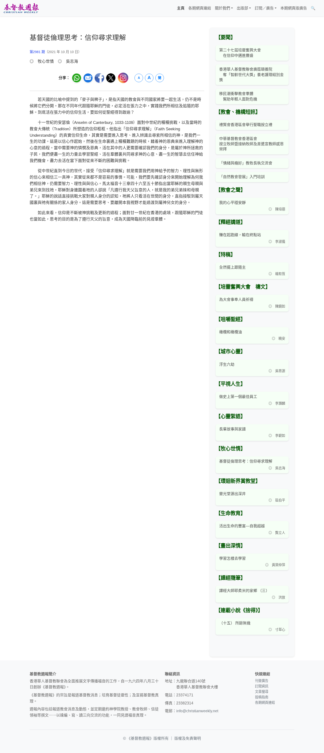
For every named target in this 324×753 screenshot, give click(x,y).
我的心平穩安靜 (233, 203)
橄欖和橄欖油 (230, 332)
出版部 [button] (242, 8)
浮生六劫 (226, 364)
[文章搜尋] (319, 8)
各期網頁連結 (199, 8)
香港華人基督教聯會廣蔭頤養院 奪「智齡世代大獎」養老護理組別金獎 (251, 74)
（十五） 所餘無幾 (234, 623)
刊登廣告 (261, 681)
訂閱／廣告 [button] (264, 8)
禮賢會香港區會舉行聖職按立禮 (245, 125)
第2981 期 (37, 52)
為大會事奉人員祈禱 (236, 300)
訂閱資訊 (261, 686)
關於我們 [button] (222, 8)
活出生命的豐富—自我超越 (242, 526)
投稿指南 (261, 697)
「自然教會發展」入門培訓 (242, 177)
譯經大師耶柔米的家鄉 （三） (244, 591)
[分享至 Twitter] (111, 78)
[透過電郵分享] (88, 78)
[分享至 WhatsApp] (76, 78)
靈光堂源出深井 (232, 494)
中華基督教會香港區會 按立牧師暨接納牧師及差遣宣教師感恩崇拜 (251, 144)
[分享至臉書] (99, 78)
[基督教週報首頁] (21, 8)
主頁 (181, 8)
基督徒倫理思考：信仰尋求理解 (245, 461)
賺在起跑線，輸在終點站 (240, 235)
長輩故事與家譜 (232, 429)
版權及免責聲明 (187, 738)
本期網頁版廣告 (293, 8)
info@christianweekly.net (197, 711)
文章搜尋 (261, 692)
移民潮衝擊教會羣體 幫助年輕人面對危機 (238, 96)
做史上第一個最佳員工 (238, 397)
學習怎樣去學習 (232, 558)
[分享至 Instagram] (123, 77)
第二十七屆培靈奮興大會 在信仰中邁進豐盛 (240, 52)
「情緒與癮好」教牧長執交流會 (245, 163)
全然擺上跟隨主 (232, 267)
